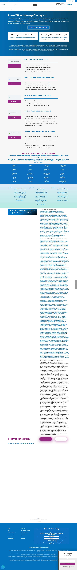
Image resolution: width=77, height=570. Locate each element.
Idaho (14, 180)
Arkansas (14, 169)
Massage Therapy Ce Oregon (59, 310)
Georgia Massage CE (55, 236)
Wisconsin (63, 178)
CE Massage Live (52, 211)
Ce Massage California (60, 327)
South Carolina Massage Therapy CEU (53, 298)
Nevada (46, 166)
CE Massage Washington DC (55, 307)
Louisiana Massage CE (50, 234)
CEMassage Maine (51, 321)
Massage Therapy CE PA (60, 256)
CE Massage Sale (48, 216)
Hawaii (14, 178)
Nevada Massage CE (60, 234)
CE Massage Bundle (57, 216)
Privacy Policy (59, 542)
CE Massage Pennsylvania (46, 296)
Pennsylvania (46, 180)
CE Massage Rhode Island (56, 297)
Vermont (62, 172)
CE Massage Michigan (63, 260)
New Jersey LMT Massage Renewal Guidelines (54, 337)
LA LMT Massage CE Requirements (51, 260)
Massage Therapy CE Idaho (46, 261)
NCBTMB (48, 294)
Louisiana (30, 170)
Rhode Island (46, 181)
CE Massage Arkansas (57, 328)
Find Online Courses (70, 9)
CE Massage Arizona (63, 322)
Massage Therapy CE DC (51, 336)
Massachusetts (30, 174)
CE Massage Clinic (48, 218)
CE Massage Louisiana (49, 256)
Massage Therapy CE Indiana (53, 246)
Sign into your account (25, 530)
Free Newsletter (11, 534)
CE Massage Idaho (48, 278)
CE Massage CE (56, 218)
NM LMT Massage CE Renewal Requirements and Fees (56, 282)
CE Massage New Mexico (52, 281)
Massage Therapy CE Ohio (56, 331)
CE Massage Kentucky (51, 302)
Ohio (46, 176)
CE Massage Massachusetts (56, 286)
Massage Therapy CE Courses (52, 266)
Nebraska (47, 165)
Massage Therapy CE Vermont (59, 278)
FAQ (58, 339)
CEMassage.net (51, 212)
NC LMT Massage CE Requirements (53, 249)
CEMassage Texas (44, 215)
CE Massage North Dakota (60, 351)
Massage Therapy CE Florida (59, 258)
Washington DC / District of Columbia (48, 284)
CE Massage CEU (64, 218)
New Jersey (46, 169)
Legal (47, 547)
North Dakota (46, 174)
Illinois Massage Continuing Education (54, 230)
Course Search (60, 439)
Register (72, 1)
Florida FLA (65, 328)
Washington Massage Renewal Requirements (49, 357)
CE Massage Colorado (52, 240)
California (14, 170)
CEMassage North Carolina (58, 265)
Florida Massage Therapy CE (59, 235)
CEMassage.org (43, 212)
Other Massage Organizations (62, 182)
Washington (62, 174)
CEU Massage (62, 220)
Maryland (30, 173)
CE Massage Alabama (64, 266)
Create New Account (25, 532)
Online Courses (43, 300)
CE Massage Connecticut (56, 340)
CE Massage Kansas (58, 242)
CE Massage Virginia (58, 341)
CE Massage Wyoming (54, 308)
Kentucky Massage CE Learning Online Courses (54, 356)
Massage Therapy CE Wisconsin (56, 252)
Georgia (14, 177)
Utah (63, 170)
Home (3, 9)
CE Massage (52, 359)
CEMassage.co (60, 211)
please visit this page (62, 196)
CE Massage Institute (54, 219)
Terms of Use (5, 1)
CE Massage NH (49, 242)
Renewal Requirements (22, 9)
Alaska (14, 166)
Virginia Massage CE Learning (56, 253)
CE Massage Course (53, 214)
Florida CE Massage (55, 220)
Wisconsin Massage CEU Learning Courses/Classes (56, 293)
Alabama (14, 165)
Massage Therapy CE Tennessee (56, 264)
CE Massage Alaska (55, 294)
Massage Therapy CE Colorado (59, 314)
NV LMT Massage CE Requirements (55, 250)
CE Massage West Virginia (57, 355)
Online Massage (60, 3)
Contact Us (23, 528)
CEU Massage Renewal (51, 222)
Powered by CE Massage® (17, 1)
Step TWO (12, 83)
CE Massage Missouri (56, 238)
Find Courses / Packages (10, 9)
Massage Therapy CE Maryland (61, 289)
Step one (12, 65)
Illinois (14, 181)
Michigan (30, 176)
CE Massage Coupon (62, 214)
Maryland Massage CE (58, 228)
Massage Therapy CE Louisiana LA (47, 327)
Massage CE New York (54, 226)
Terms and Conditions (33, 547)
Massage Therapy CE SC (49, 248)
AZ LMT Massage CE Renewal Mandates (52, 273)
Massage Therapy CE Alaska (46, 312)
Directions (23, 538)
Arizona (14, 168)
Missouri (30, 180)
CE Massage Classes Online (54, 215)
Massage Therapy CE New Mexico (58, 348)
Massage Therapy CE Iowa (52, 269)
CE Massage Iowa (56, 261)
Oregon (46, 178)
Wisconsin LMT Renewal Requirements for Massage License (52, 290)
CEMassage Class (44, 214)
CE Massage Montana (52, 316)
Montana (30, 181)
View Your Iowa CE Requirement (38, 27)
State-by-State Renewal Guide (22, 213)
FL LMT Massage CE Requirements (53, 244)
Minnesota (30, 177)
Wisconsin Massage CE (45, 236)
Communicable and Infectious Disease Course (49, 241)
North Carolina (46, 173)
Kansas (30, 168)
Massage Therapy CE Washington (47, 289)
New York (46, 172)
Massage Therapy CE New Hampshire (55, 352)
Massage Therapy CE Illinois (46, 328)
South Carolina (63, 165)
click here (50, 83)
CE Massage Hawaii (53, 317)
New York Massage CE (54, 224)
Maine (30, 172)
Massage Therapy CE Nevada (46, 280)
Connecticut (14, 173)
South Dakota (62, 166)
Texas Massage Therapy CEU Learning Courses (49, 324)
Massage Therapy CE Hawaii (46, 268)
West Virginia (62, 177)
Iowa (30, 166)
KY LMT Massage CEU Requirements (51, 262)
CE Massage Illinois (53, 319)
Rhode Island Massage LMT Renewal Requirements (55, 333)
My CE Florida (49, 235)
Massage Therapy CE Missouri (51, 313)
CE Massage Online (64, 219)
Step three (13, 101)
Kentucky (30, 169)
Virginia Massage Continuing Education (54, 231)
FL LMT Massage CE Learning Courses (53, 274)
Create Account (45, 439)
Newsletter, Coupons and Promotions (59, 332)
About (29, 9)
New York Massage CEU (47, 277)
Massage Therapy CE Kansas (59, 325)
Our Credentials (60, 9)
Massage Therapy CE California (54, 305)
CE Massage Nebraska (59, 248)
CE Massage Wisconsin (49, 257)
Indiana (30, 165)
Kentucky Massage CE (50, 232)
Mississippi (30, 178)
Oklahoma (46, 177)
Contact (10, 1)
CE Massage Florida (62, 353)
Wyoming (62, 180)
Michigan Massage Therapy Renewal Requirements (50, 344)
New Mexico (46, 170)
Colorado (14, 172)
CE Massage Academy (44, 220)
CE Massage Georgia (57, 277)
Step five (12, 137)
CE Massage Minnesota (57, 272)
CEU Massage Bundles (61, 222)
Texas (62, 169)
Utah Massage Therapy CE (50, 335)
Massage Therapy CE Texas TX (51, 309)
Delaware (14, 174)
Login (68, 1)
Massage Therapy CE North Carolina (47, 304)
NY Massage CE (63, 226)
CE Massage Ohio (61, 343)
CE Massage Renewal (44, 219)
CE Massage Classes (59, 212)
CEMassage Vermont (54, 345)
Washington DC (62, 176)
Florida (14, 176)
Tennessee (62, 168)
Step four (12, 117)
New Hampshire (46, 168)
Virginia (62, 173)
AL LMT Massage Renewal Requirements (53, 270)
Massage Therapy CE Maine (46, 314)
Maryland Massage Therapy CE (56, 227)
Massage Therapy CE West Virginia (57, 288)
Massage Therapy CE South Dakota (47, 292)
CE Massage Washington (58, 245)
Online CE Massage (44, 211)
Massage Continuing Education (55, 223)
